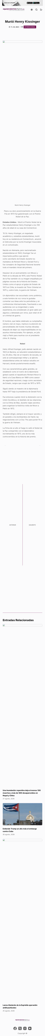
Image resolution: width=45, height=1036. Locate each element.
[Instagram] (25, 1028)
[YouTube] (29, 1028)
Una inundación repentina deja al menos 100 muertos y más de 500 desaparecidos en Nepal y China (22, 793)
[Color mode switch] (32, 10)
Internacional (29, 27)
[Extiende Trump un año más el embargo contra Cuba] (22, 814)
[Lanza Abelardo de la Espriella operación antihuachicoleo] (22, 920)
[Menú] (41, 10)
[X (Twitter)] (20, 1028)
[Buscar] (36, 10)
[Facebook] (15, 1028)
